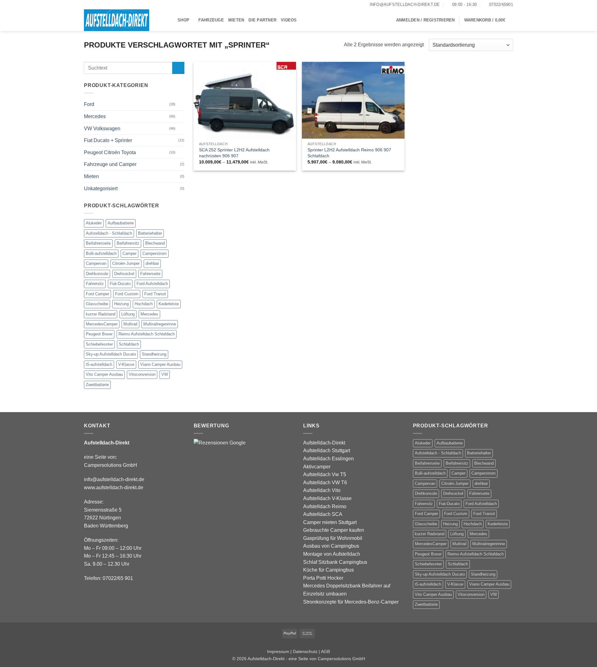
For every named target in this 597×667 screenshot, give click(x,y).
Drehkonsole (97, 273)
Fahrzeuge (211, 20)
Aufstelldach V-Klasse (327, 498)
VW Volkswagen (102, 128)
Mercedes (95, 116)
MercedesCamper (102, 324)
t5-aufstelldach (99, 364)
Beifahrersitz (128, 243)
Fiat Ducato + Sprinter (108, 140)
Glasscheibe (97, 303)
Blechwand (155, 243)
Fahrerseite (150, 273)
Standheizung (154, 354)
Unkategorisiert (101, 188)
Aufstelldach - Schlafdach (109, 233)
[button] (425, 20)
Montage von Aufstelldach (331, 554)
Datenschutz (305, 651)
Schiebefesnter (99, 344)
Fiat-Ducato (120, 283)
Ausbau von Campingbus (331, 546)
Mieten (236, 20)
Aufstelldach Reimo (324, 506)
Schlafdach (129, 344)
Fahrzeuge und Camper (110, 164)
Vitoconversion (142, 374)
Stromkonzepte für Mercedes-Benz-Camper (351, 602)
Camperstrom (154, 253)
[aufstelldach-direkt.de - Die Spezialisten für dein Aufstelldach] (126, 20)
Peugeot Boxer (99, 334)
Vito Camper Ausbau (104, 374)
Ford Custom (126, 294)
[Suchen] (303, 20)
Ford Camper (97, 294)
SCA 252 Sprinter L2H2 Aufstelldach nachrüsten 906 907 (234, 152)
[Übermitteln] (178, 68)
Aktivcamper (317, 466)
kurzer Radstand (100, 314)
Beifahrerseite (98, 243)
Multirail (130, 324)
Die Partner (262, 20)
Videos (289, 20)
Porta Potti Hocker (323, 578)
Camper (130, 253)
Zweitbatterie (97, 384)
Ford (89, 104)
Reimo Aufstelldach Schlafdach (146, 334)
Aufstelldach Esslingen (328, 458)
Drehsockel (124, 273)
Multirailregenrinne (159, 324)
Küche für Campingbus (328, 570)
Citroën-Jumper (126, 263)
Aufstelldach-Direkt (324, 442)
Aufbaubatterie (121, 223)
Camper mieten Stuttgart (330, 522)
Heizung (121, 303)
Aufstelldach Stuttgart (326, 450)
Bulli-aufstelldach (101, 253)
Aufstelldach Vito (321, 490)
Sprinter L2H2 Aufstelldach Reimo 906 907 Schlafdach (349, 152)
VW (164, 374)
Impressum (278, 651)
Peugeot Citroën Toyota (110, 152)
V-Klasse (126, 364)
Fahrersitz (95, 283)
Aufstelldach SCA (322, 514)
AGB (325, 651)
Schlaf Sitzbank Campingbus (335, 562)
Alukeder (94, 223)
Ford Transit (155, 294)
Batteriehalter (150, 233)
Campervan (96, 263)
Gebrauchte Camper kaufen (333, 530)
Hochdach (144, 303)
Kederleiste (169, 303)
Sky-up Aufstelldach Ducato (111, 354)
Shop (183, 20)
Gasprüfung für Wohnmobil (332, 538)
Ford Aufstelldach (152, 283)
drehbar (152, 263)
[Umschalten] (180, 104)
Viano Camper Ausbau (160, 364)
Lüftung (128, 314)
